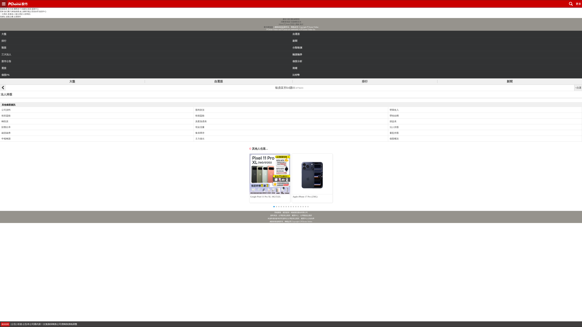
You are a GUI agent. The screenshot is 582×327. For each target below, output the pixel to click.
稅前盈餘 (6, 115)
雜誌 (29, 11)
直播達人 (11, 14)
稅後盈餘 (199, 115)
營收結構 (394, 115)
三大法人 (6, 54)
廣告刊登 (286, 19)
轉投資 (5, 121)
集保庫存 (199, 133)
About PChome (284, 24)
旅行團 (7, 11)
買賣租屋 (3, 9)
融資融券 (6, 133)
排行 (4, 41)
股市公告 (6, 61)
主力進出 (199, 138)
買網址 (2, 17)
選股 (4, 68)
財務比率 (6, 127)
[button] (274, 206)
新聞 (510, 81)
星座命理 (35, 11)
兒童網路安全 (295, 22)
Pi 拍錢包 (23, 9)
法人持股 (394, 127)
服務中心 (35, 9)
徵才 (301, 24)
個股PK (6, 75)
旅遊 (29, 9)
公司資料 (6, 110)
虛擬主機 (9, 17)
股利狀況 (199, 110)
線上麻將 (23, 11)
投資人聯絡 (294, 24)
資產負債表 (201, 121)
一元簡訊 (3, 14)
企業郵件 (17, 17)
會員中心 (42, 11)
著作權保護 (268, 27)
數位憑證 (19, 14)
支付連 (10, 9)
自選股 (218, 81)
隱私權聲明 (294, 19)
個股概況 (394, 138)
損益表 (393, 121)
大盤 (4, 34)
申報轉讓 (6, 138)
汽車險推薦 (14, 11)
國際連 (16, 9)
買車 (2, 11)
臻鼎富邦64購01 (289, 87)
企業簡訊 (26, 14)
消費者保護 (285, 22)
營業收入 (394, 110)
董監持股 (394, 133)
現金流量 (199, 127)
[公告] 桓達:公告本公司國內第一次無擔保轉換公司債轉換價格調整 (44, 324)
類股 (4, 47)
